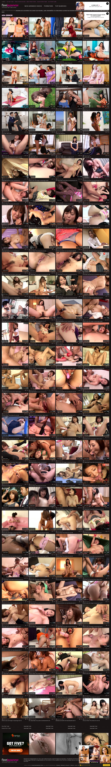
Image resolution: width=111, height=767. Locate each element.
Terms (58, 765)
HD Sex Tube (10, 1)
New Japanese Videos (33, 6)
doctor (104, 10)
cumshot (65, 10)
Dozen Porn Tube (6, 728)
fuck (37, 10)
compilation (26, 10)
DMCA (72, 765)
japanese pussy (42, 10)
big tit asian (33, 10)
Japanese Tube (27, 726)
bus (68, 10)
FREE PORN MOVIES (20, 1)
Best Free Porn (31, 1)
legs (92, 10)
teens (3, 12)
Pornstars (48, 6)
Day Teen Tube (5, 726)
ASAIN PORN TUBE (42, 1)
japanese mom (19, 10)
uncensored (96, 10)
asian (107, 10)
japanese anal (77, 10)
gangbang (84, 10)
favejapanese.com (37, 765)
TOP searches (60, 6)
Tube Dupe (5, 35)
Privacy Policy (65, 765)
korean (88, 10)
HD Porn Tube (52, 1)
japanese (72, 10)
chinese (100, 10)
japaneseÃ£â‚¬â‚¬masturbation (55, 10)
